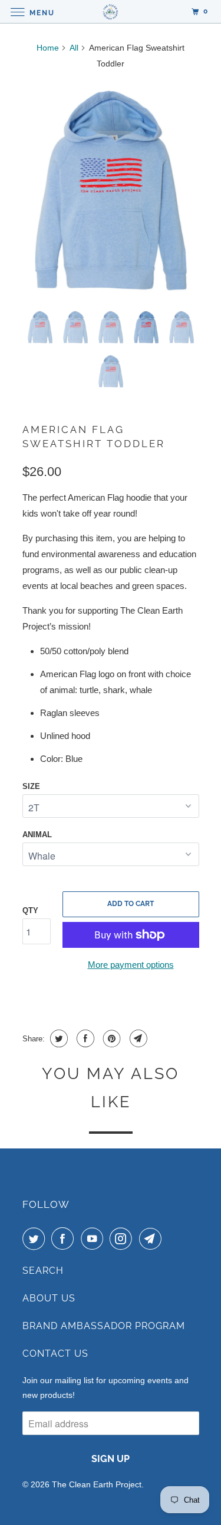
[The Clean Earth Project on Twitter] (36, 1238)
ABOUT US (48, 1298)
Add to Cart (130, 904)
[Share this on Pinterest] (110, 1038)
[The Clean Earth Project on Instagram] (123, 1238)
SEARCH (43, 1270)
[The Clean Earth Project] (110, 11)
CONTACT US (55, 1353)
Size (31, 786)
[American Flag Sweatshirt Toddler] (110, 190)
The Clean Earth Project (96, 1484)
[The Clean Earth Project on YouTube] (94, 1238)
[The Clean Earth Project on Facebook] (64, 1238)
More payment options (131, 965)
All (74, 47)
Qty (30, 910)
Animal (37, 834)
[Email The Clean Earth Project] (152, 1238)
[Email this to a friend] (137, 1038)
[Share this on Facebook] (84, 1038)
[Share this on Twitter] (57, 1038)
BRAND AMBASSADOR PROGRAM (103, 1325)
